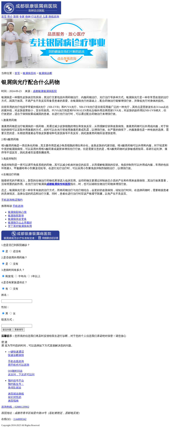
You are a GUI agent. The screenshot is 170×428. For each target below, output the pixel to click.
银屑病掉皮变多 (17, 219)
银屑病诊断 (45, 73)
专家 (22, 16)
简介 (10, 16)
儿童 (45, 16)
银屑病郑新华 (16, 215)
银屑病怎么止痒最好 (20, 222)
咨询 (56, 16)
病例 (28, 16)
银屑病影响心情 (17, 212)
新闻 (16, 16)
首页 (4, 16)
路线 (51, 16)
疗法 (34, 16)
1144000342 (19, 419)
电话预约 (17, 199)
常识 (39, 16)
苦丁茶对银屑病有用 (20, 226)
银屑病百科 (29, 73)
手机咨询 (6, 199)
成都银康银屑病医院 (45, 91)
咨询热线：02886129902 (15, 406)
